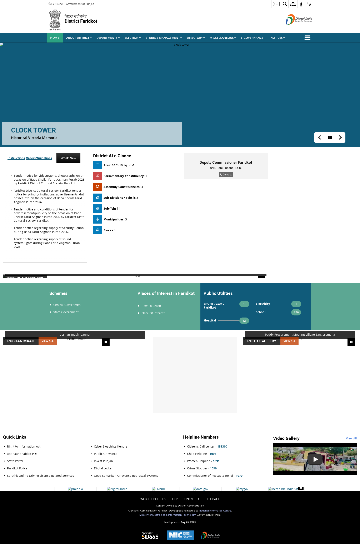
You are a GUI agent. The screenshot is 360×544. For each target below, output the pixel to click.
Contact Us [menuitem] (191, 499)
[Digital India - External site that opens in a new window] (293, 28)
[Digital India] (117, 489)
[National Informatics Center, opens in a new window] (180, 535)
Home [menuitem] (54, 38)
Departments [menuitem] (107, 38)
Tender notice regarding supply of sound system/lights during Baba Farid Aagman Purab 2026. (47, 243)
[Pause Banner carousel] (330, 137)
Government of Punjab (80, 4)
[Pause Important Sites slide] (301, 487)
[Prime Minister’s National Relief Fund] (158, 489)
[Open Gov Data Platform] (200, 489)
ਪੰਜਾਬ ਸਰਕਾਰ (55, 4)
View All (351, 438)
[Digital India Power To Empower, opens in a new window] (210, 536)
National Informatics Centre (215, 510)
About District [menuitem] (77, 38)
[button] (308, 38)
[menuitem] (276, 4)
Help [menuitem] (174, 499)
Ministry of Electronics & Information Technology (167, 514)
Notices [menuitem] (276, 38)
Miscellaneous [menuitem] (222, 38)
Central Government (67, 305)
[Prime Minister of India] (75, 489)
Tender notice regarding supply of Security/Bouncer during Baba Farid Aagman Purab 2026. (50, 230)
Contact (227, 174)
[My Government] (242, 489)
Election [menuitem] (132, 38)
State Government (66, 312)
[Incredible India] (284, 489)
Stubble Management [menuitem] (163, 38)
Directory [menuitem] (195, 38)
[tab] (29, 158)
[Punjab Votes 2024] (315, 459)
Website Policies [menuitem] (153, 499)
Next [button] (355, 276)
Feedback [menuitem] (212, 499)
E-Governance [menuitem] (252, 38)
